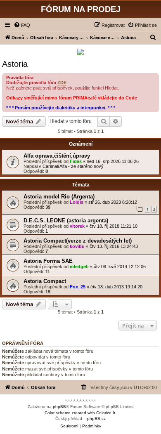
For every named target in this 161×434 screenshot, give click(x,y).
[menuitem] (22, 25)
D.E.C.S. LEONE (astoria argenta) (66, 220)
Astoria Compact (45, 281)
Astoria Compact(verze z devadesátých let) (78, 241)
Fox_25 (77, 286)
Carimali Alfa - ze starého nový (73, 166)
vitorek (77, 226)
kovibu (77, 246)
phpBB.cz (96, 418)
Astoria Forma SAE (48, 261)
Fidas (76, 161)
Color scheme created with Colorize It (80, 412)
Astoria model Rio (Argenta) (59, 196)
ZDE (61, 82)
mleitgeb (79, 266)
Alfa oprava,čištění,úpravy (57, 156)
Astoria (15, 63)
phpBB (59, 406)
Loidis (76, 202)
